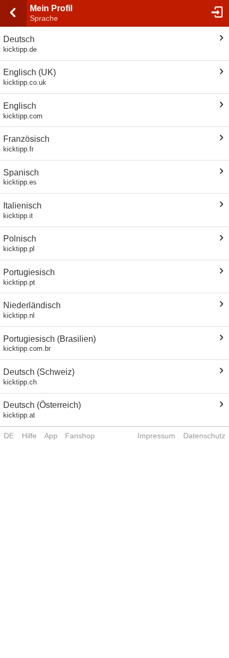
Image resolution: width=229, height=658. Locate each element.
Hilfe (29, 435)
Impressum (156, 435)
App (51, 435)
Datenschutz (204, 435)
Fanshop (80, 435)
